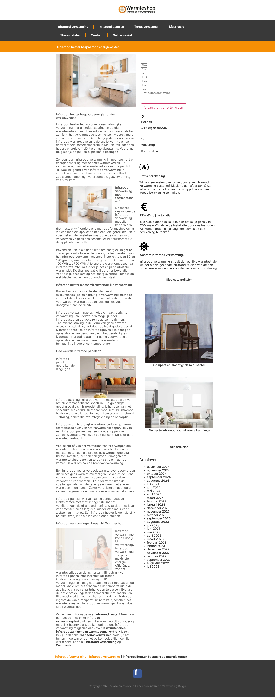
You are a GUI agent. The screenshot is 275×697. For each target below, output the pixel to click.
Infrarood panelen (111, 26)
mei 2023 (153, 532)
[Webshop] (142, 139)
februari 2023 (156, 542)
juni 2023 (154, 528)
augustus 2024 (158, 480)
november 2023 (158, 511)
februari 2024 (157, 501)
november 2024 (158, 470)
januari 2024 (156, 504)
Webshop (148, 145)
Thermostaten (70, 35)
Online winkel (122, 35)
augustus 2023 (158, 522)
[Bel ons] (142, 116)
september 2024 (159, 477)
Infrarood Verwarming (70, 656)
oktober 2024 (157, 473)
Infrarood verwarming (72, 26)
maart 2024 (155, 498)
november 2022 (158, 553)
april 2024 (154, 494)
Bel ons (146, 122)
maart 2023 (155, 539)
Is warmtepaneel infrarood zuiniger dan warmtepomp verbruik (91, 629)
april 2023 (154, 535)
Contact (97, 35)
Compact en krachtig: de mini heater (179, 365)
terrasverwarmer (99, 635)
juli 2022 (153, 566)
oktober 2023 (156, 515)
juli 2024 (153, 484)
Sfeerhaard (177, 26)
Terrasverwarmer (146, 26)
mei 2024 (154, 491)
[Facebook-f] (137, 673)
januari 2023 (156, 546)
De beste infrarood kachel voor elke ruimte (179, 430)
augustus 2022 (158, 563)
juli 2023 (153, 525)
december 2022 (158, 549)
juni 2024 (154, 487)
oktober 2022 (156, 556)
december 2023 (158, 508)
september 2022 (159, 560)
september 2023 (159, 518)
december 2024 (158, 467)
